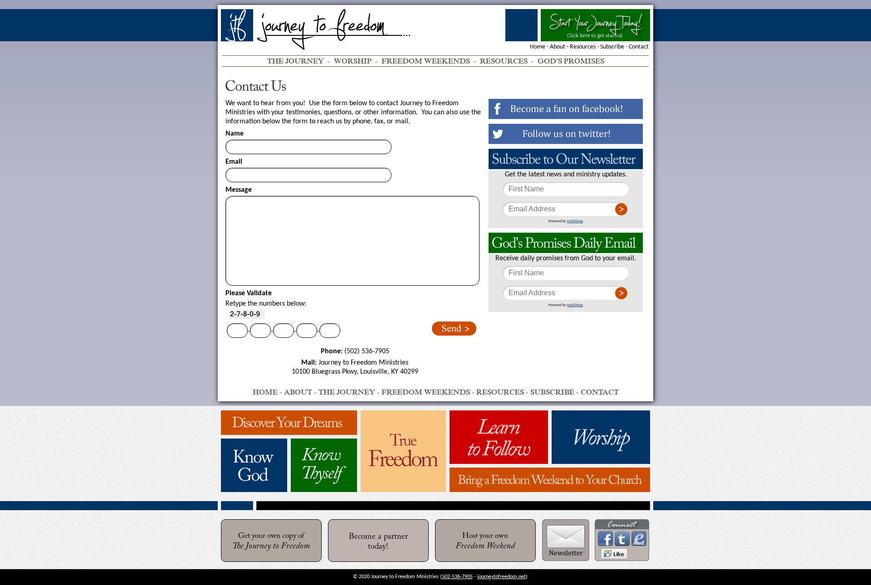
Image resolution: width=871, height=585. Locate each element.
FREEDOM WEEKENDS (426, 61)
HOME (265, 392)
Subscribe (612, 47)
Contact (639, 47)
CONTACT (600, 392)
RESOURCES (504, 61)
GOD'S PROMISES (571, 61)
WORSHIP (353, 61)
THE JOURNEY (295, 61)
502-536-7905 (457, 577)
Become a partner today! (378, 542)
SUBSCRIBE (552, 392)
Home (537, 47)
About (557, 47)
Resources (583, 47)
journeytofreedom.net (501, 577)
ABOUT (298, 392)
